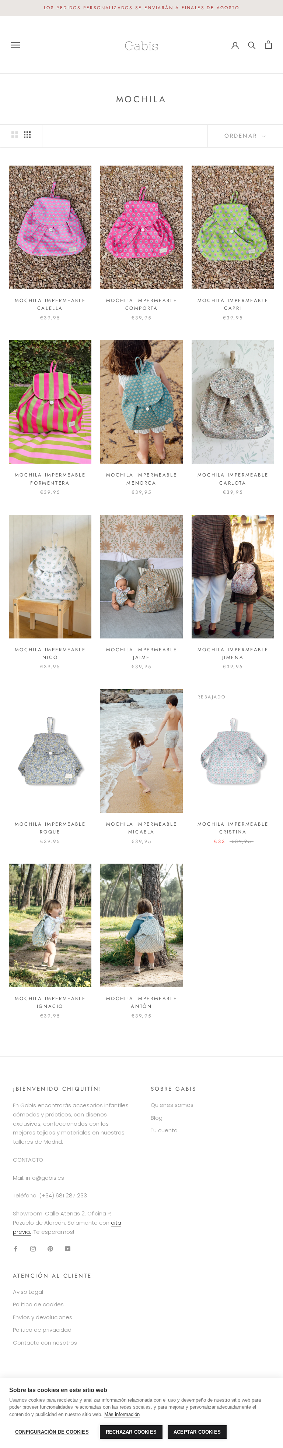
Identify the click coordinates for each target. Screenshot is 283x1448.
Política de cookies (38, 1304)
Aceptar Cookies (197, 1432)
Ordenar (242, 136)
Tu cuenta (164, 1130)
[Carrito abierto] (268, 44)
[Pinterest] (50, 1248)
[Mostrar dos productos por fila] (14, 134)
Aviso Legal (28, 1292)
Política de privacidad (42, 1330)
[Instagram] (33, 1248)
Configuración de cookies (52, 1432)
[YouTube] (67, 1248)
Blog (157, 1118)
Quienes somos (172, 1105)
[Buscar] (252, 45)
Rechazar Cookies (131, 1432)
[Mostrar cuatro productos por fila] (27, 134)
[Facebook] (15, 1248)
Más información (122, 1414)
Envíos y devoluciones (42, 1317)
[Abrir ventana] (15, 45)
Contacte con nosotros (45, 1342)
